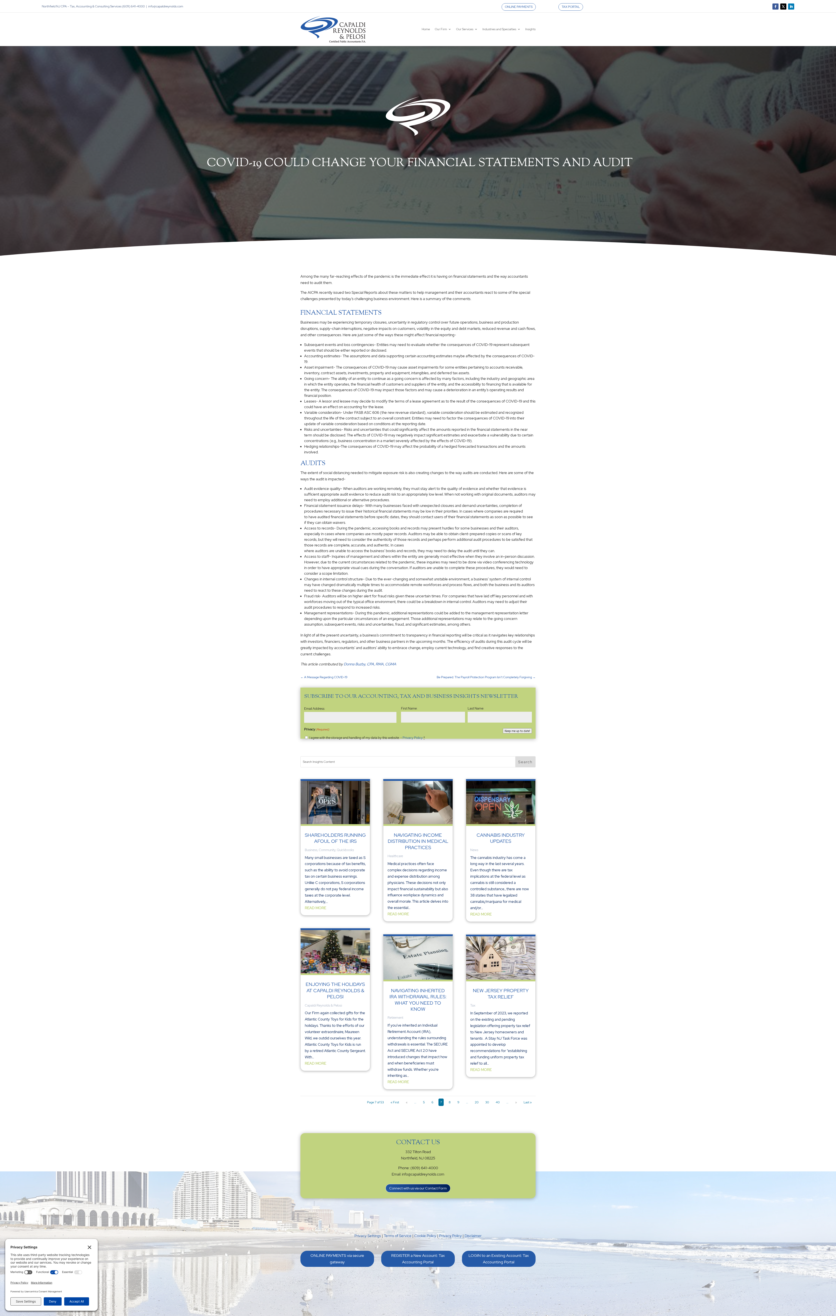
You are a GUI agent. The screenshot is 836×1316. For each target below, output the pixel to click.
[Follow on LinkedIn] (791, 6)
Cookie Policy (425, 1235)
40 (498, 1102)
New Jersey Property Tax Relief (501, 993)
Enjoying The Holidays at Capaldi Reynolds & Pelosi (335, 990)
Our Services (464, 29)
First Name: (409, 708)
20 (477, 1102)
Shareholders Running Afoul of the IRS (335, 838)
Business (311, 850)
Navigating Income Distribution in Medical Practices (418, 841)
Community (327, 850)
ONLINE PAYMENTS (519, 7)
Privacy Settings (367, 1235)
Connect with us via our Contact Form (418, 1188)
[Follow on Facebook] (775, 6)
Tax (472, 1005)
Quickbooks (345, 850)
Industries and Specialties (499, 29)
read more (315, 907)
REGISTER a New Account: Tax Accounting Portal (418, 1259)
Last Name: (476, 708)
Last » (528, 1102)
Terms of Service (397, 1235)
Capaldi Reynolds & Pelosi (323, 1005)
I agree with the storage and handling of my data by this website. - (367, 738)
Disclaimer (473, 1235)
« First (395, 1102)
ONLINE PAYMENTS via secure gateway (337, 1259)
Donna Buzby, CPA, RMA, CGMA (370, 664)
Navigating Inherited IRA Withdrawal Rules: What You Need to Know (417, 999)
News (474, 850)
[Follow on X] (783, 6)
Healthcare (395, 856)
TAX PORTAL (571, 7)
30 (487, 1102)
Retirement (395, 1017)
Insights (530, 29)
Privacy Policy (413, 738)
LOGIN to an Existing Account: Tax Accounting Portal (499, 1259)
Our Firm (441, 29)
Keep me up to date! (517, 731)
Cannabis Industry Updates (501, 838)
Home (426, 29)
